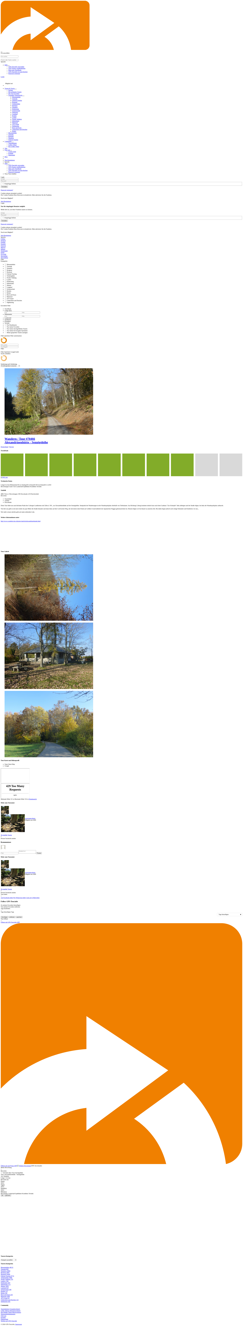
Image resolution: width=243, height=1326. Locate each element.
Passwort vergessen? (7, 190)
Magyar (3, 247)
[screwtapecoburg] (13, 819)
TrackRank (8, 309)
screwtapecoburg (30, 818)
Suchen (10, 90)
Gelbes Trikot (12, 145)
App (6, 148)
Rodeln (14, 116)
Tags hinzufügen (6, 912)
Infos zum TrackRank (14, 70)
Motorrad (15, 122)
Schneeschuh (16, 111)
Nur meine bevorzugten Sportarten (17, 331)
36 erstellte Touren (6, 835)
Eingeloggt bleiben (10, 184)
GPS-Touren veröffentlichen (16, 68)
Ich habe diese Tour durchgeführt (13, 1173)
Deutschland (4, 447)
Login (2, 77)
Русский (3, 254)
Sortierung (14, 364)
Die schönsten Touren (14, 92)
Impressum (11, 155)
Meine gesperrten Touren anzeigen (17, 332)
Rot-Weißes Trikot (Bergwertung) (11, 1312)
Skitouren (15, 112)
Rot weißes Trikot (13, 146)
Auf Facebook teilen (7, 898)
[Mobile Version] (4, 477)
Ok (2, 1195)
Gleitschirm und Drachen (19, 129)
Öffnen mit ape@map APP (9, 1166)
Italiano (3, 249)
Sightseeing (15, 126)
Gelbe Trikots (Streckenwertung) (10, 1310)
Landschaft (8, 318)
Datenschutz (4, 1319)
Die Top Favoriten (13, 93)
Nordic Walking (17, 119)
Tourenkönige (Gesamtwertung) (10, 1309)
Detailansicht (33, 799)
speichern (19, 917)
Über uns (7, 150)
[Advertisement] (121, 535)
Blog (6, 157)
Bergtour (14, 105)
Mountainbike (16, 97)
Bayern (11, 447)
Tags (12, 912)
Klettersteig (15, 109)
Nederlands (4, 251)
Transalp (14, 99)
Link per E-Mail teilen (32, 898)
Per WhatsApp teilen (19, 898)
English (3, 242)
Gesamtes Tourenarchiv (15, 95)
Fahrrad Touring (17, 100)
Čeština (3, 239)
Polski (2, 252)
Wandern (15, 107)
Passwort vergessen (14, 73)
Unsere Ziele (12, 151)
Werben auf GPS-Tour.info (9, 1321)
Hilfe (6, 65)
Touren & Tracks (10, 88)
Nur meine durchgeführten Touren (17, 329)
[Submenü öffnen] (8, 65)
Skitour (9, 285)
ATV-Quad (15, 124)
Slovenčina (4, 256)
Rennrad (14, 102)
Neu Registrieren (10, 160)
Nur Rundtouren (12, 325)
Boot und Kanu (16, 128)
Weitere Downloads (25, 1166)
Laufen (14, 117)
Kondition (8, 321)
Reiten (14, 131)
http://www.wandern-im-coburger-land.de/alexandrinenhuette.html (20, 521)
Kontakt (10, 153)
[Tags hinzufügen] (121, 914)
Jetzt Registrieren (6, 201)
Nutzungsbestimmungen (8, 1314)
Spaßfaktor (8, 320)
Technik (7, 323)
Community (8, 141)
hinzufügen (4, 917)
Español (3, 244)
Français (3, 246)
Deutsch (3, 240)
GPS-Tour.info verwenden (16, 67)
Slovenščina (4, 257)
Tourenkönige (12, 143)
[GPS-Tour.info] (121, 49)
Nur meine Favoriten (13, 327)
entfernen (12, 917)
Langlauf (15, 114)
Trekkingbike (16, 104)
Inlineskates (15, 121)
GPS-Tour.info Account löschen (18, 72)
